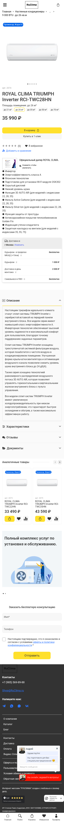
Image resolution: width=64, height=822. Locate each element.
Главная (6, 11)
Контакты (8, 738)
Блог (6, 729)
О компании (10, 718)
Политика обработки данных (53, 798)
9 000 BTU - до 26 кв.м (14, 15)
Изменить (19, 245)
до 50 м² (43, 109)
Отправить (32, 655)
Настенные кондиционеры (29, 11)
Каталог (8, 724)
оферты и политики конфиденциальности (31, 644)
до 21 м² (8, 109)
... (50, 11)
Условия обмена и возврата (19, 773)
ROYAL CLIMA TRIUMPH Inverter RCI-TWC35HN (46, 504)
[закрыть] (61, 798)
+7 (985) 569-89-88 (13, 682)
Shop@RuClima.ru (13, 690)
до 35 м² (31, 109)
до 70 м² (55, 109)
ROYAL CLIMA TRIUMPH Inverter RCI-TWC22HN (16, 504)
